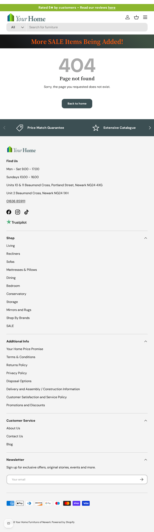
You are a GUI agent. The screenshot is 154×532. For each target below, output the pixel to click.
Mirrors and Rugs (18, 310)
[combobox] (77, 27)
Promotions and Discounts (25, 405)
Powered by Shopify (63, 522)
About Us (13, 428)
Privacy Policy (16, 373)
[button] (136, 17)
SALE (10, 326)
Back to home (77, 103)
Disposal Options (18, 381)
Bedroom (13, 286)
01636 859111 (15, 201)
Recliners (13, 254)
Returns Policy (16, 365)
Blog (9, 444)
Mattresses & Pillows (21, 270)
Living (10, 246)
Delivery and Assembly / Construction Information (43, 389)
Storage (12, 302)
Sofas (10, 262)
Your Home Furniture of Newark (33, 522)
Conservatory (16, 294)
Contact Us (14, 436)
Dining (11, 278)
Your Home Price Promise (24, 349)
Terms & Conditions (20, 357)
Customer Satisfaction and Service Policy (36, 397)
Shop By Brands (18, 318)
